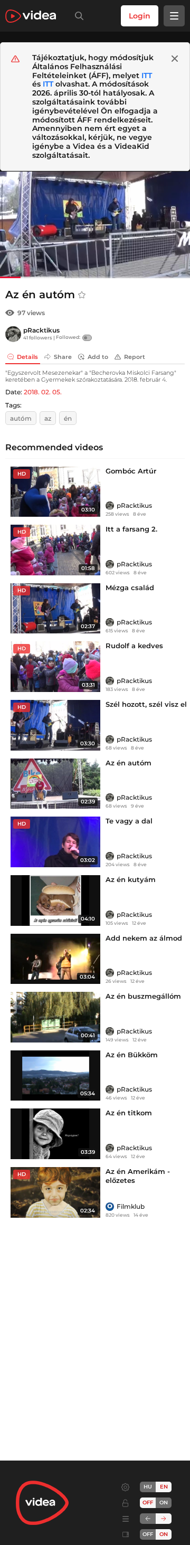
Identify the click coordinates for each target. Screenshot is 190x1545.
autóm (21, 418)
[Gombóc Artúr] (55, 492)
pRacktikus (41, 330)
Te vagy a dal (129, 821)
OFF (147, 1534)
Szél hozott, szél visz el (146, 704)
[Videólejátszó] (95, 224)
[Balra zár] (148, 1518)
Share (63, 357)
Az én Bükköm (132, 1054)
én (68, 418)
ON (163, 1502)
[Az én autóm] (55, 784)
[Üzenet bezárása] (174, 58)
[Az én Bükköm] (55, 1075)
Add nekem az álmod (144, 938)
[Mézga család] (55, 608)
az (47, 418)
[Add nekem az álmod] (55, 959)
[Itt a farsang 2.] (55, 550)
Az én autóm (128, 763)
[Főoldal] (30, 16)
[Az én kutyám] (55, 900)
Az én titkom (129, 1112)
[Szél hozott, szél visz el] (55, 725)
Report (134, 357)
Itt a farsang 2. (131, 529)
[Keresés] (77, 15)
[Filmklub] (110, 1206)
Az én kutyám (131, 879)
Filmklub (131, 1206)
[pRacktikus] (13, 334)
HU (148, 1486)
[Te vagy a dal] (55, 842)
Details (27, 357)
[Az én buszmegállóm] (55, 1017)
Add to (98, 357)
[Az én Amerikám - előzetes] (55, 1192)
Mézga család (130, 587)
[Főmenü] (174, 15)
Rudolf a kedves (134, 645)
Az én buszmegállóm (143, 996)
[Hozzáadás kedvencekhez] (82, 295)
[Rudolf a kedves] (55, 666)
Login (139, 16)
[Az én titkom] (55, 1133)
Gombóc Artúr (131, 471)
